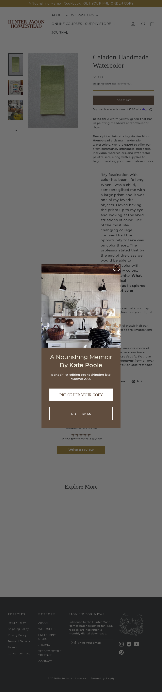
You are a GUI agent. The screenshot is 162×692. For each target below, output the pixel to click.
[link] (81, 305)
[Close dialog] (116, 267)
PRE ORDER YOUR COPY (81, 394)
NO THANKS (81, 413)
